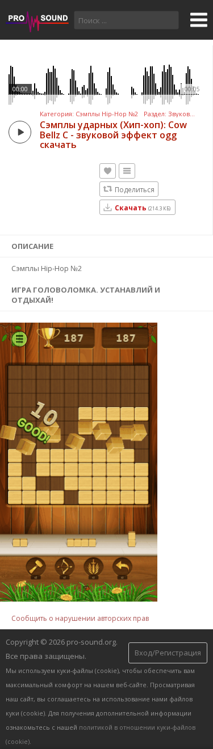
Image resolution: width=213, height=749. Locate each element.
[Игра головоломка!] (78, 599)
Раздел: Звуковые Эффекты (169, 114)
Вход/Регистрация (168, 653)
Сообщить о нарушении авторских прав (80, 618)
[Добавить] (127, 171)
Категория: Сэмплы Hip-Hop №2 (89, 114)
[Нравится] (107, 171)
